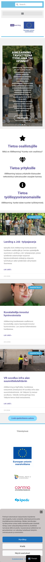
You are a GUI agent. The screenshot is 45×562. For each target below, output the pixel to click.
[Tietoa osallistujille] (22, 138)
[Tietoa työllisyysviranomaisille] (22, 185)
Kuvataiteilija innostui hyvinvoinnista (16, 314)
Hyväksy (22, 539)
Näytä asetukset (22, 553)
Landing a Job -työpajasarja (20, 241)
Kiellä (22, 546)
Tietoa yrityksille (22, 168)
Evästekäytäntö (17, 559)
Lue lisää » (8, 270)
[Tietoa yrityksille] (22, 160)
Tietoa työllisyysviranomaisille (22, 195)
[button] (41, 512)
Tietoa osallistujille (22, 146)
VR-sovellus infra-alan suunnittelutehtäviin (17, 379)
